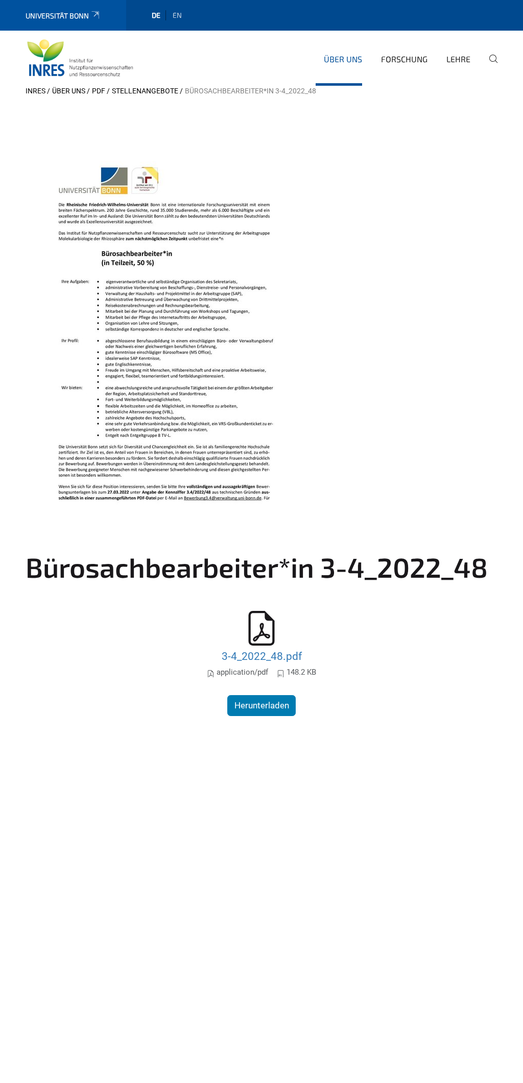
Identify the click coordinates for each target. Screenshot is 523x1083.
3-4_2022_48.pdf (262, 656)
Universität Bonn (57, 15)
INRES (35, 91)
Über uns (343, 59)
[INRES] (80, 57)
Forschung (404, 59)
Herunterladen (261, 705)
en (177, 15)
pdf (98, 91)
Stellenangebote (145, 91)
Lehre (458, 59)
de (156, 15)
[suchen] (489, 66)
